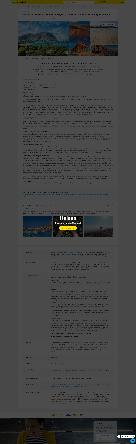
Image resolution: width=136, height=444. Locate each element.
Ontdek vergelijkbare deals (68, 228)
